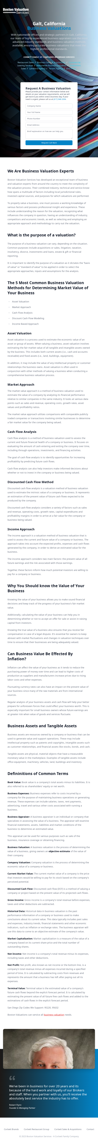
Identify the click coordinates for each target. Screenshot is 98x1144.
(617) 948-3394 (59, 99)
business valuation (54, 1014)
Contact (90, 1129)
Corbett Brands (11, 1129)
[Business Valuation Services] (49, 11)
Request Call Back (49, 142)
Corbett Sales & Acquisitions (68, 1129)
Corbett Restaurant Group (36, 1129)
